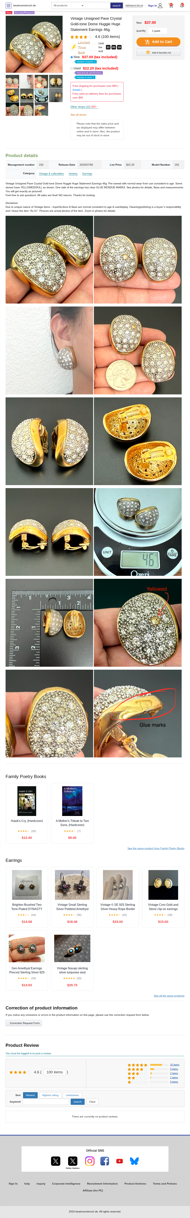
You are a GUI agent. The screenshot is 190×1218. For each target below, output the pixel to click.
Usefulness (72, 1095)
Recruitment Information (102, 1183)
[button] (182, 5)
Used (96, 72)
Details (77, 89)
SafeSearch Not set (134, 5)
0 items (174, 1081)
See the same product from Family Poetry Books (155, 848)
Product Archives (135, 1183)
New (95, 59)
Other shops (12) (84, 106)
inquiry (41, 1183)
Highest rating (50, 1095)
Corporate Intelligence (66, 1183)
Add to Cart (161, 42)
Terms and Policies (165, 1183)
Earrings (87, 173)
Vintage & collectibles (51, 173)
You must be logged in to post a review (28, 1053)
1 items (174, 1077)
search (117, 5)
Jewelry (73, 173)
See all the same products (169, 995)
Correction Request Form (25, 1023)
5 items (174, 1069)
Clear (92, 1101)
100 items (55, 1072)
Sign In (152, 5)
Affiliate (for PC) (93, 1190)
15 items (174, 1064)
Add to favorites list (161, 52)
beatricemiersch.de (24, 5)
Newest (30, 1095)
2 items (174, 1073)
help (27, 1183)
